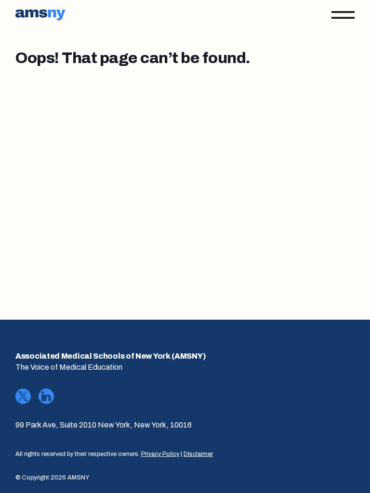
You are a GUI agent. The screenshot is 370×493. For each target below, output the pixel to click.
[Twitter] (23, 396)
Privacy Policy (160, 454)
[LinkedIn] (46, 396)
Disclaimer (198, 454)
